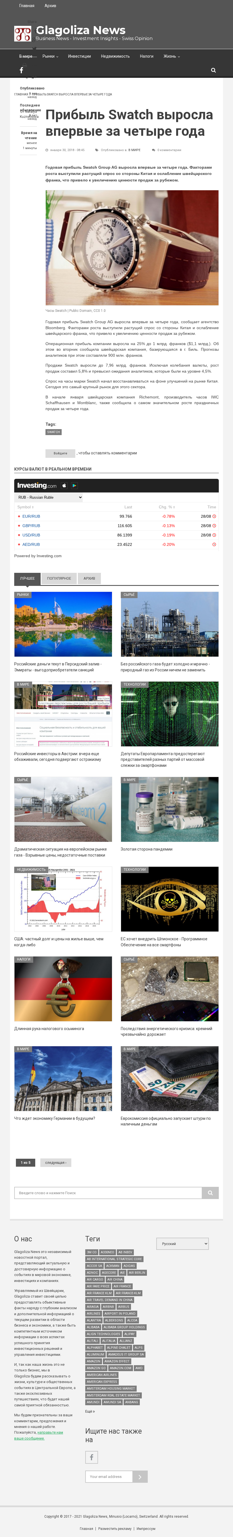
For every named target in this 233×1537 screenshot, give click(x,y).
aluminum (95, 1354)
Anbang (131, 1402)
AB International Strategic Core (114, 1259)
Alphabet (95, 1348)
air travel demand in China (109, 1300)
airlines (93, 1313)
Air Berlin (137, 1273)
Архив (50, 5)
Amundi (93, 1402)
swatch (53, 432)
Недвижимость (115, 56)
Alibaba (93, 1327)
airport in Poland (120, 1313)
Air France (122, 1286)
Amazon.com (120, 1368)
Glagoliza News (81, 30)
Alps (139, 1348)
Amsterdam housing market (111, 1388)
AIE (122, 1273)
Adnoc (92, 1273)
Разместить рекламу (115, 1528)
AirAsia (93, 1307)
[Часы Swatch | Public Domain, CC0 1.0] (132, 248)
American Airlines (102, 1375)
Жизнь (170, 56)
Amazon (93, 1361)
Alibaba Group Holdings (124, 1327)
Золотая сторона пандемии (146, 849)
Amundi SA (112, 1402)
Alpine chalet (118, 1348)
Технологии (135, 684)
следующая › (55, 1163)
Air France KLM (99, 1293)
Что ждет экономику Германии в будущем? (54, 1118)
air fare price (98, 1286)
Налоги (146, 56)
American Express (102, 1382)
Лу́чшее (30, 578)
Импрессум (146, 1528)
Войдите (60, 453)
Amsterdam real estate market (113, 1395)
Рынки (49, 56)
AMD (139, 1368)
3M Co (92, 1252)
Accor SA (94, 1266)
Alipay (129, 1334)
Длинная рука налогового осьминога (49, 1028)
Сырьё (129, 595)
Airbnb (108, 1307)
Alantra (94, 1320)
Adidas (129, 1266)
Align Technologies (103, 1334)
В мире (25, 56)
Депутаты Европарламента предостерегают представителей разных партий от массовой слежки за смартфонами (163, 759)
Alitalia (108, 1341)
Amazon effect (117, 1361)
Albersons (114, 1320)
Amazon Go (96, 1368)
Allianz (126, 1341)
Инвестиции (79, 56)
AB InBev (125, 1252)
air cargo (95, 1279)
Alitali (92, 1341)
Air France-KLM (128, 1293)
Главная (26, 5)
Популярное (59, 578)
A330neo (107, 1252)
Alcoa (132, 1320)
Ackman (112, 1266)
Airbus (123, 1307)
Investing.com (49, 556)
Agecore (109, 1273)
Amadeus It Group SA (126, 1354)
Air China (114, 1279)
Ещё (89, 1411)
